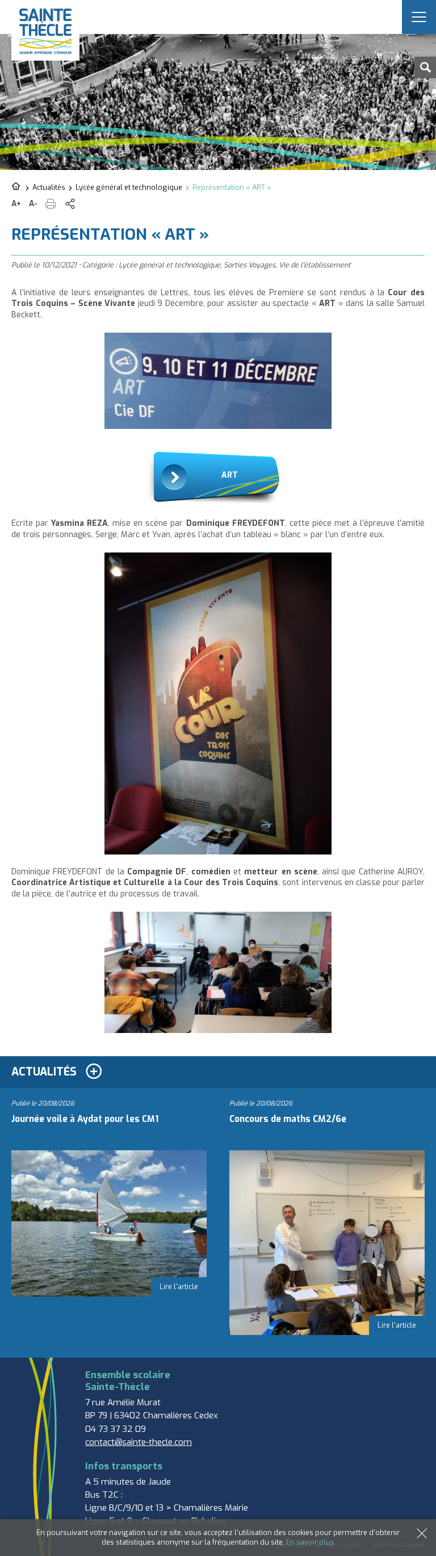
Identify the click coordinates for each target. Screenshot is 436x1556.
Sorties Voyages (249, 265)
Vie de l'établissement (315, 265)
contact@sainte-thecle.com (138, 1442)
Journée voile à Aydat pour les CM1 (84, 1119)
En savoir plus (310, 1542)
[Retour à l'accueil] (16, 187)
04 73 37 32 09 (115, 1429)
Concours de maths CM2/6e (287, 1119)
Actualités (48, 187)
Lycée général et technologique (129, 187)
